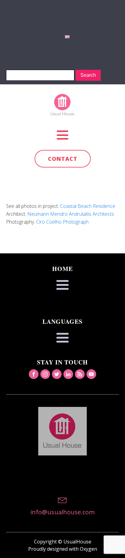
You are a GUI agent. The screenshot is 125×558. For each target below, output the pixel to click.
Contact (62, 158)
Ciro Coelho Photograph (62, 221)
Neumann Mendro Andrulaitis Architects (70, 214)
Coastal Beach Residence (87, 206)
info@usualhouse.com (62, 512)
